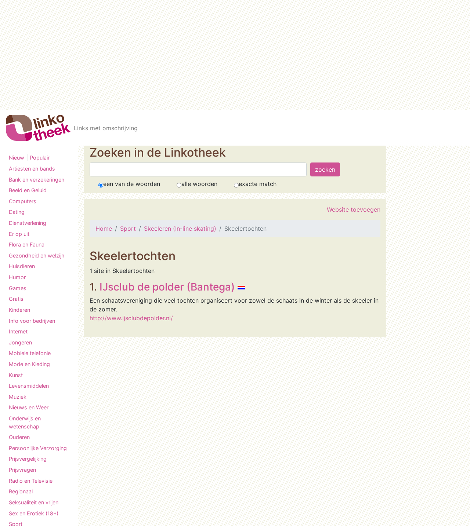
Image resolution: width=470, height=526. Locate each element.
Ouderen (19, 437)
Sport (128, 228)
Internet (18, 331)
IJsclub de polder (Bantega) (167, 287)
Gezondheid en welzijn (36, 255)
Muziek (17, 397)
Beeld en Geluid (28, 190)
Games (17, 288)
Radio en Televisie (31, 481)
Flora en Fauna (26, 244)
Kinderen (19, 310)
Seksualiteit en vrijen (33, 502)
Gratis (16, 299)
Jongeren (20, 342)
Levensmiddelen (29, 386)
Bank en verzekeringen (36, 179)
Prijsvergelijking (28, 459)
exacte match (257, 183)
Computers (22, 201)
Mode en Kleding (29, 364)
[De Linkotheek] (38, 128)
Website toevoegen (353, 209)
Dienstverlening (27, 223)
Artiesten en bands (32, 168)
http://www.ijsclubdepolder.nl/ (131, 318)
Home (103, 228)
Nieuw (16, 157)
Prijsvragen (22, 470)
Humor (17, 277)
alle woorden (199, 183)
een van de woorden (131, 183)
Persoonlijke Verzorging (38, 448)
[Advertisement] (235, 55)
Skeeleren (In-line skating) (180, 228)
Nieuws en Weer (28, 407)
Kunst (16, 375)
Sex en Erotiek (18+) (33, 513)
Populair (40, 157)
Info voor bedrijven (32, 321)
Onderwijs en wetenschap (25, 422)
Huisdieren (22, 266)
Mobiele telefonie (30, 353)
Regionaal (21, 491)
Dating (17, 212)
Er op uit (19, 234)
